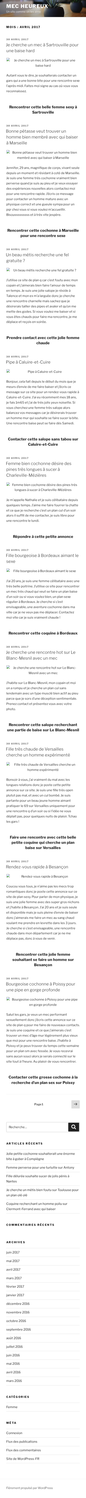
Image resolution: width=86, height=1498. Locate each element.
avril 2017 (13, 1269)
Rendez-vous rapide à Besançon (37, 866)
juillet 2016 (14, 1347)
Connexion (14, 1433)
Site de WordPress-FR (22, 1459)
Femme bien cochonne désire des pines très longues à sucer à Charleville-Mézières (38, 469)
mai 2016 (13, 1364)
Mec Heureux (27, 6)
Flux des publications (21, 1442)
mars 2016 (14, 1381)
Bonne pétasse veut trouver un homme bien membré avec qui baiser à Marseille (42, 137)
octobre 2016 (16, 1321)
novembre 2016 (18, 1312)
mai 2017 (13, 1261)
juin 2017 (13, 1252)
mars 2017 (14, 1278)
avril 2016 (13, 1372)
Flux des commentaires (23, 1450)
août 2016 (13, 1338)
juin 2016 (13, 1355)
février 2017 (15, 1286)
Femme (12, 1407)
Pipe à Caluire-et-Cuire (28, 362)
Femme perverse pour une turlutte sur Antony (40, 1167)
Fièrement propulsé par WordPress (29, 1488)
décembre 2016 (18, 1304)
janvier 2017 (15, 1295)
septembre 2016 (18, 1329)
